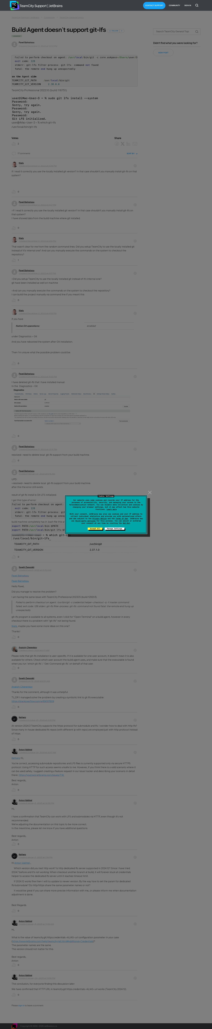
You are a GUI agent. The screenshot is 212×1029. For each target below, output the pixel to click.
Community (174, 5)
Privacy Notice (99, 518)
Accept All (95, 529)
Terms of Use (122, 518)
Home (14, 5)
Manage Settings (114, 529)
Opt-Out (126, 523)
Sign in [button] (187, 5)
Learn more (112, 509)
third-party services (85, 521)
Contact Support (154, 5)
